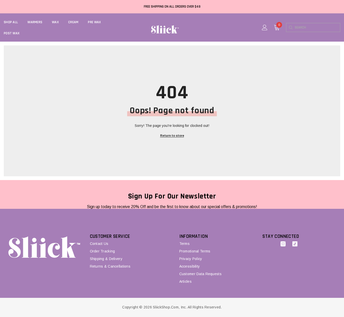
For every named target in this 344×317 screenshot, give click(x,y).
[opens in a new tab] (283, 244)
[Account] (264, 27)
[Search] (290, 27)
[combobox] (317, 27)
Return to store (172, 135)
